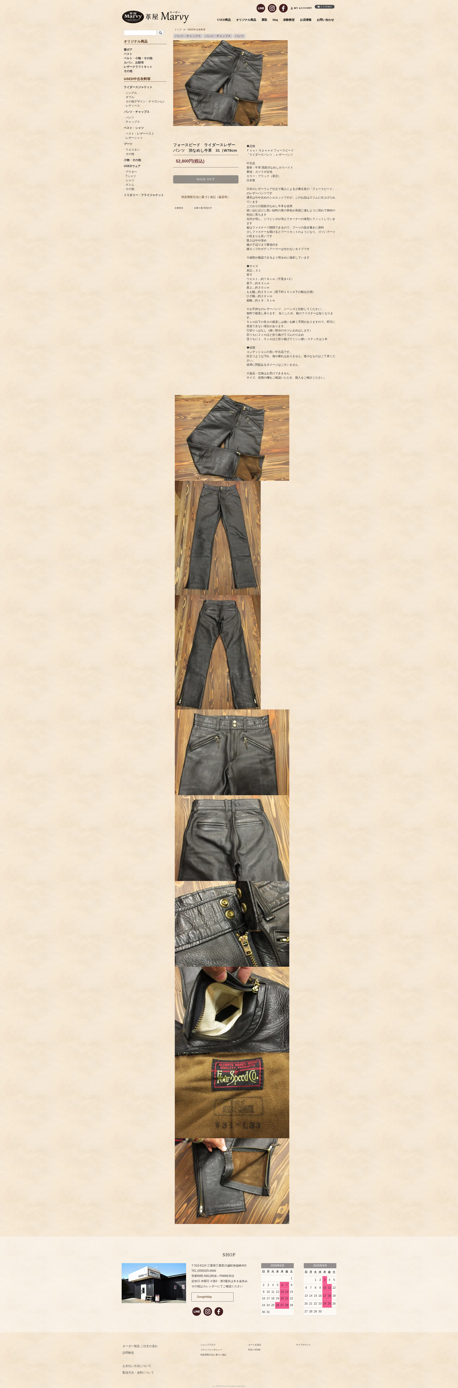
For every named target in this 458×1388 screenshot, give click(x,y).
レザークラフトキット (138, 66)
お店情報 (305, 19)
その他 (128, 71)
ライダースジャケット (138, 87)
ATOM (257, 1350)
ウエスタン (133, 149)
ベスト (128, 53)
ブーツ (128, 143)
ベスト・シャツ (134, 127)
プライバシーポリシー (211, 1350)
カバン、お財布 (134, 62)
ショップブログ (208, 1345)
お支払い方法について (137, 1365)
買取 (264, 19)
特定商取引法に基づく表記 (213, 1355)
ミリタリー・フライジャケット (144, 195)
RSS (250, 1350)
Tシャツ (131, 176)
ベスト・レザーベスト (140, 133)
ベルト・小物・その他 (138, 58)
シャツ (130, 180)
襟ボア (128, 49)
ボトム (130, 184)
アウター (131, 171)
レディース (133, 105)
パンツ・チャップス (137, 111)
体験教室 (289, 19)
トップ (178, 29)
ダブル (130, 97)
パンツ (130, 117)
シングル (131, 92)
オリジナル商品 (246, 19)
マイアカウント (303, 1345)
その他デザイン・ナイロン (145, 101)
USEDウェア (132, 166)
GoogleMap (204, 1296)
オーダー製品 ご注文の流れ (140, 1346)
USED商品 (224, 19)
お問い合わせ (325, 19)
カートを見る (254, 1345)
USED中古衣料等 (196, 29)
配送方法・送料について (138, 1372)
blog (275, 19)
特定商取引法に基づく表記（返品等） (205, 196)
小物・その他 (132, 160)
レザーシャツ (134, 137)
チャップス (133, 121)
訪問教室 (128, 1352)
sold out (206, 179)
